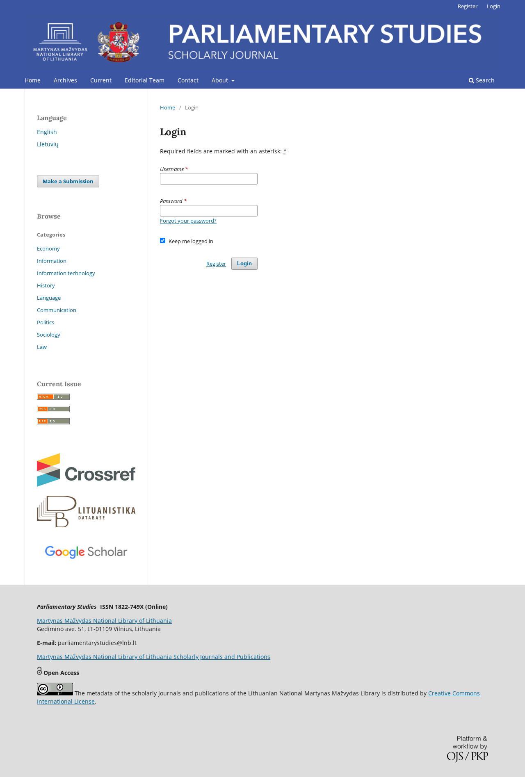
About (221, 80)
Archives (65, 80)
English (47, 132)
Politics (45, 322)
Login (493, 6)
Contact (188, 80)
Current (101, 80)
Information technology (66, 273)
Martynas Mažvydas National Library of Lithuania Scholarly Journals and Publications (153, 657)
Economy (48, 248)
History (46, 285)
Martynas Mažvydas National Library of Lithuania (104, 620)
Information (51, 260)
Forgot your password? (188, 220)
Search (484, 80)
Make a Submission (68, 181)
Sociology (48, 334)
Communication (56, 310)
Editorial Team (144, 80)
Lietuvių (48, 144)
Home (33, 80)
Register (467, 6)
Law (42, 347)
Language (49, 297)
